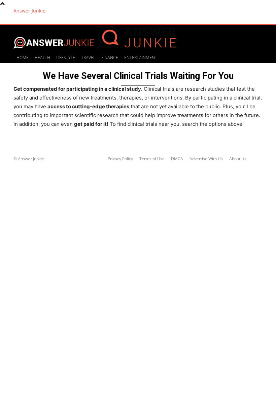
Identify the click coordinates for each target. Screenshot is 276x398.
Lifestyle (65, 57)
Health (42, 57)
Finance (109, 57)
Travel (88, 57)
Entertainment (140, 57)
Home (22, 57)
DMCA (177, 159)
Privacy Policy (120, 159)
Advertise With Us (206, 159)
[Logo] (136, 49)
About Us (237, 159)
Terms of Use (152, 159)
